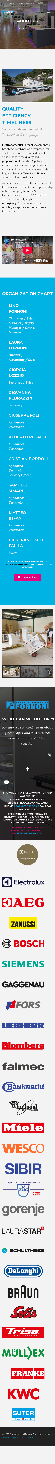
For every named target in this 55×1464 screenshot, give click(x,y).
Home (22, 29)
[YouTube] (6, 782)
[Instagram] (49, 755)
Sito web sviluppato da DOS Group (18, 1437)
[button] (6, 637)
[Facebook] (27, 769)
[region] (27, 643)
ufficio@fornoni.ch (18, 564)
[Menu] (48, 12)
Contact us (30, 577)
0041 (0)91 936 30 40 (26, 806)
